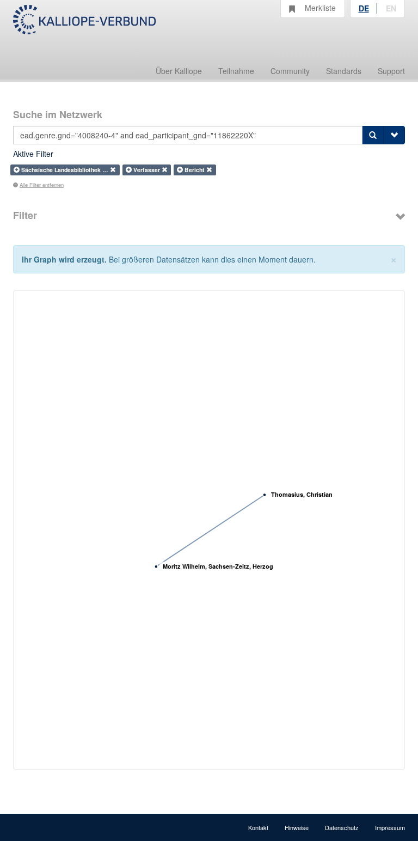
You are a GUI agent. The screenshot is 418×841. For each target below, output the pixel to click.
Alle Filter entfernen (42, 184)
